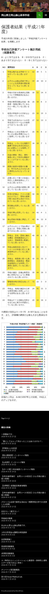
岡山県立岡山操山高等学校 (15, 15)
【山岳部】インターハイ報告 (13, 462)
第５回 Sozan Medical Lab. (11, 577)
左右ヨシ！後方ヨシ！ (10, 511)
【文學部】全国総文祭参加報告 (14, 485)
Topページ (5, 418)
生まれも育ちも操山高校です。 (14, 525)
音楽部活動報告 (7, 546)
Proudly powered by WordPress (12, 591)
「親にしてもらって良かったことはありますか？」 (22, 441)
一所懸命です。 (7, 434)
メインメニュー (46, 15)
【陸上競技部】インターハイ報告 (15, 455)
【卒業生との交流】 (9, 448)
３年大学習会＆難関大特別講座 (14, 532)
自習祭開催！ (6, 539)
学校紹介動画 (6, 518)
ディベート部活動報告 (10, 570)
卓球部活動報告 (7, 553)
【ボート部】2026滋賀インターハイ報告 (18, 469)
